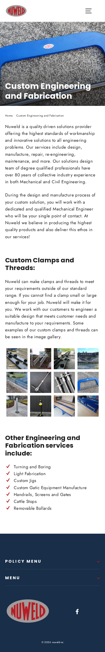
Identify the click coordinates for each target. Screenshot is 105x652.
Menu (12, 578)
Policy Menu (23, 561)
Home (9, 116)
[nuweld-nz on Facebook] (77, 611)
